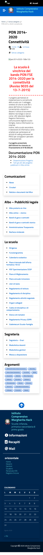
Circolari (12, 187)
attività (18, 376)
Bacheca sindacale (16, 232)
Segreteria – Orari (16, 340)
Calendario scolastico (18, 257)
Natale (26, 390)
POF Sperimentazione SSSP (20, 269)
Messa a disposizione (18, 354)
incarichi (9, 376)
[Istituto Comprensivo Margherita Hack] (11, 9)
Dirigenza (13, 248)
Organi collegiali (15, 302)
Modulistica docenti (17, 345)
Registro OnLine (12, 473)
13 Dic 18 (15, 47)
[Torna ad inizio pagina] (21, 406)
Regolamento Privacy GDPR (20, 319)
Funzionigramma (16, 252)
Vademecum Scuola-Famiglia (21, 324)
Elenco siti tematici (17, 314)
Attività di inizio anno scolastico (16, 368)
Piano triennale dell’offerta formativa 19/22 (18, 263)
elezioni (28, 383)
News (11, 182)
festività (18, 390)
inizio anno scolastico (13, 372)
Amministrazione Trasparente (21, 227)
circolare (18, 379)
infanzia (9, 379)
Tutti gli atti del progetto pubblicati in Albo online (21, 163)
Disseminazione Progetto (23, 160)
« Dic (6, 536)
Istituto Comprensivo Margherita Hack (27, 10)
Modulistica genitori (17, 349)
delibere (27, 379)
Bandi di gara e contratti (19, 217)
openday (32, 368)
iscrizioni (26, 372)
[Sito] (7, 3)
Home (3, 21)
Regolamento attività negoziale (22, 298)
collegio (9, 390)
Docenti (9, 463)
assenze (9, 386)
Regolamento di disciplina (19, 293)
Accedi (35, 3)
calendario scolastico (22, 386)
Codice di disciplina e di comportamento (17, 308)
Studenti (9, 468)
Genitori (9, 466)
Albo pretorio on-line (17, 208)
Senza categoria (13, 21)
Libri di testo (14, 283)
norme (20, 383)
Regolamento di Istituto (19, 288)
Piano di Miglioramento (18, 274)
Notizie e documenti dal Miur (21, 192)
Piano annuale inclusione (19, 279)
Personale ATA (11, 470)
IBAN (34, 372)
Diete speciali (28, 376)
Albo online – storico (17, 212)
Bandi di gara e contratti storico (22, 222)
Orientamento (11, 383)
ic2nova (26, 47)
